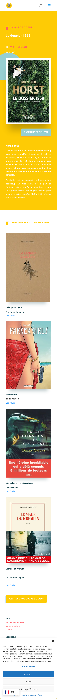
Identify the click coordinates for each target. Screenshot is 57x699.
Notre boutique (13, 626)
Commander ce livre (36, 132)
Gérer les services (28, 666)
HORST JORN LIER (18, 47)
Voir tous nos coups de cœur (26, 598)
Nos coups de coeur (15, 622)
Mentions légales (36, 695)
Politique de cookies (20, 695)
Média (9, 629)
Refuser (28, 681)
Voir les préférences (28, 689)
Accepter (28, 674)
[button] (52, 641)
